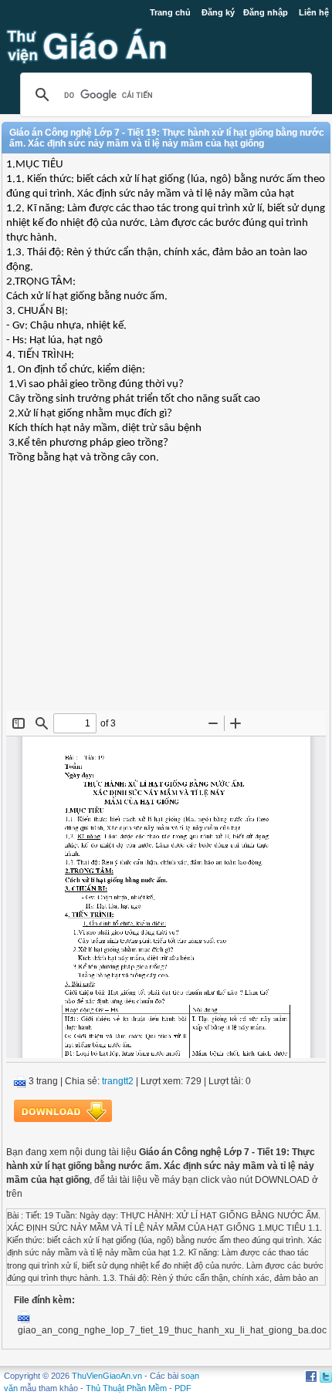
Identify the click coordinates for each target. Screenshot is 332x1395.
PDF (182, 1388)
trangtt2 (118, 1081)
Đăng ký (218, 12)
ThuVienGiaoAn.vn (107, 1375)
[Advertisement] (166, 599)
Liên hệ (314, 12)
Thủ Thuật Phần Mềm (126, 1388)
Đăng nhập (265, 12)
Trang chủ (170, 12)
